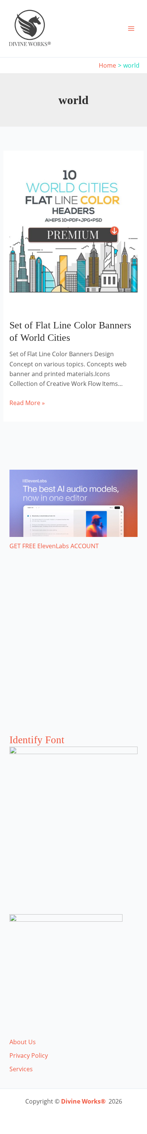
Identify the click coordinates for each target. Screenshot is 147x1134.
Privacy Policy (28, 1055)
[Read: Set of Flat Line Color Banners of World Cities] (73, 234)
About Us (22, 1042)
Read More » (27, 403)
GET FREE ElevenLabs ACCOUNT (54, 546)
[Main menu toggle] (131, 28)
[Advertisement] (73, 649)
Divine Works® (83, 1101)
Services (21, 1069)
